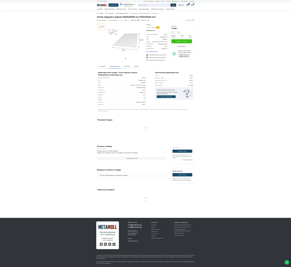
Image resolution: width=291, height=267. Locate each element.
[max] (121, 4)
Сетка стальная (109, 13)
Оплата (163, 1)
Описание (102, 66)
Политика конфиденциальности (182, 225)
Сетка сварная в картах (121, 13)
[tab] (125, 58)
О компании (154, 233)
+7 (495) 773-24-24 (128, 4)
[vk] (105, 244)
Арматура (99, 9)
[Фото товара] (125, 42)
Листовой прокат (170, 9)
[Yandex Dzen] (109, 244)
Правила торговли (179, 233)
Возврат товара (155, 229)
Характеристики (115, 66)
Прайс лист (177, 1)
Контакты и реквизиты (157, 238)
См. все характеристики (152, 51)
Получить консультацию (166, 96)
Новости (153, 236)
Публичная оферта (179, 235)
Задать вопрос (182, 174)
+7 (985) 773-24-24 (183, 56)
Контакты (191, 1)
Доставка (157, 1)
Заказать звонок (128, 6)
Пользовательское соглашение (182, 227)
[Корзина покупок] (192, 5)
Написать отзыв (182, 151)
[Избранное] (187, 5)
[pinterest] (101, 244)
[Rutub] (113, 244)
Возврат (168, 1)
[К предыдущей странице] (97, 13)
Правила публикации (187, 159)
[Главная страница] (102, 5)
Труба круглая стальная (157, 9)
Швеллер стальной (121, 9)
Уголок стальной (132, 9)
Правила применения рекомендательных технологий (182, 230)
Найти (173, 5)
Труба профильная (109, 9)
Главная (101, 13)
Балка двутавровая (144, 9)
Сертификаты (184, 1)
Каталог (114, 5)
